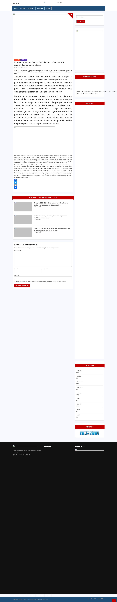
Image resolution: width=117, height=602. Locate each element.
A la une (17, 59)
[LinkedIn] (15, 4)
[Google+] (17, 4)
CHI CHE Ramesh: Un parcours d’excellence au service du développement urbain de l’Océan (52, 230)
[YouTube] (18, 4)
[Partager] (43, 187)
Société (79, 404)
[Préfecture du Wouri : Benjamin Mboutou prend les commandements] (116, 302)
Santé (78, 398)
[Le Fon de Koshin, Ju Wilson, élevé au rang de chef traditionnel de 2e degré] (23, 219)
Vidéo (78, 415)
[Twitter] (14, 4)
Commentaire (18, 250)
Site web (16, 275)
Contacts (48, 8)
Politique (79, 393)
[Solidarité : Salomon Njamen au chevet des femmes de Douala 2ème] (1, 302)
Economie (24, 59)
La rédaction (28, 67)
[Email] (43, 185)
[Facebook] (13, 4)
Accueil (16, 8)
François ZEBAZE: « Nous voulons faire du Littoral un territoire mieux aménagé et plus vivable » (51, 204)
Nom (16, 269)
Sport (78, 409)
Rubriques (30, 8)
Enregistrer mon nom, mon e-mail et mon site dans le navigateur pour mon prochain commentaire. (41, 281)
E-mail (46, 269)
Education (79, 387)
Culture (79, 376)
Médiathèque (40, 8)
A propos (22, 8)
